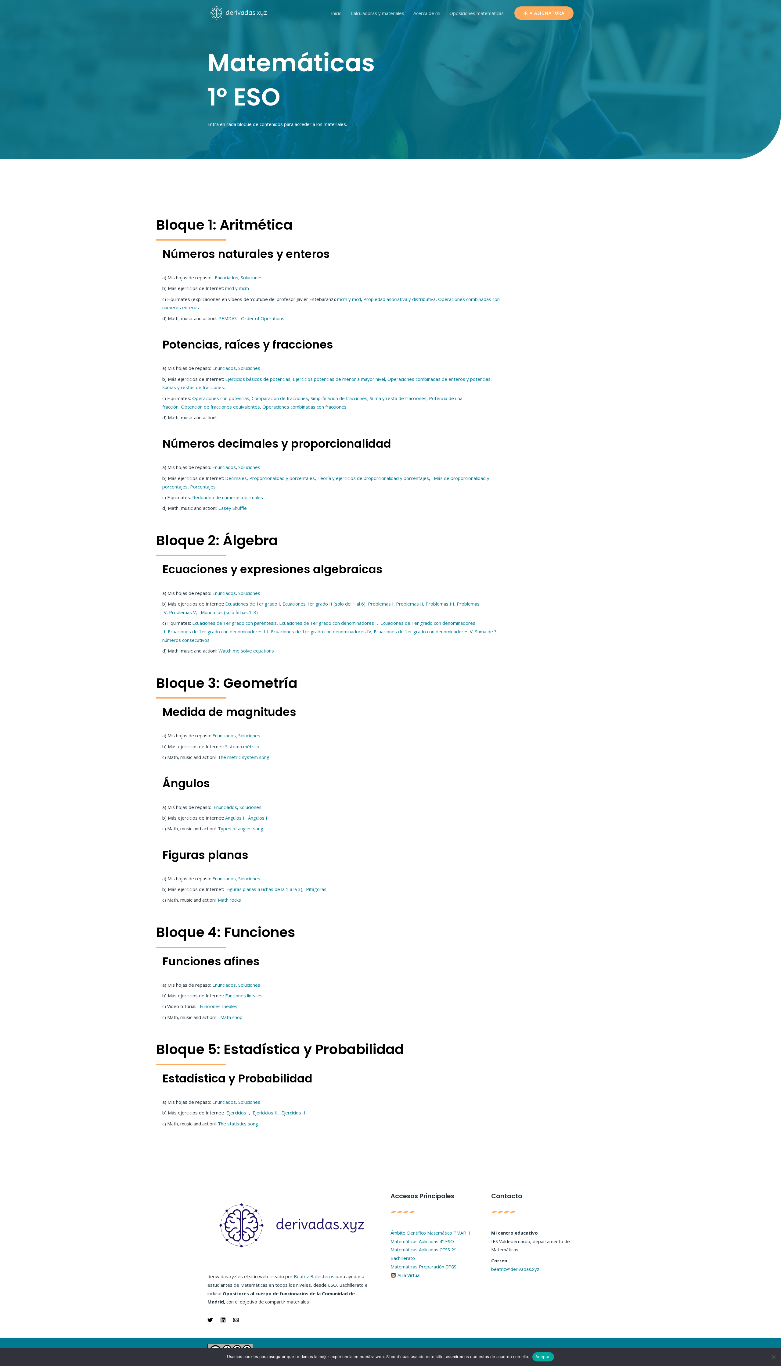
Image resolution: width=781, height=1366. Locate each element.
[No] (773, 1357)
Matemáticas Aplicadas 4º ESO (422, 1241)
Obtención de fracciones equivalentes (220, 407)
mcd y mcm (237, 288)
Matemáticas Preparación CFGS (423, 1267)
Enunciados (226, 277)
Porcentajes (203, 487)
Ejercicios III (293, 1113)
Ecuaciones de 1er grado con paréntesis (234, 623)
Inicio (336, 13)
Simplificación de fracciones (339, 398)
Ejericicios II (264, 1113)
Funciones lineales (244, 995)
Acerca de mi (426, 13)
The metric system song (243, 757)
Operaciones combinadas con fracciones (304, 407)
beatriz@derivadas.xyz (515, 1269)
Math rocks (229, 900)
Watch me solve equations (246, 651)
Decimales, (237, 478)
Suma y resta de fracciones (398, 398)
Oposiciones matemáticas (476, 13)
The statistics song (238, 1124)
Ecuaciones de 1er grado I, (253, 604)
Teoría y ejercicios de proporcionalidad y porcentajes (373, 478)
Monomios (229, 612)
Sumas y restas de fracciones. (193, 387)
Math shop (231, 1017)
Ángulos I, (235, 818)
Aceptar (543, 1356)
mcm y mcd (349, 299)
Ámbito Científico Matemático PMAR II (430, 1233)
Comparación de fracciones (280, 398)
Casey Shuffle (232, 508)
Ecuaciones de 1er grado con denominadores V (423, 631)
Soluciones (252, 277)
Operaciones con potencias (220, 398)
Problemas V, (183, 612)
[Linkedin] (223, 1320)
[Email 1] (236, 1320)
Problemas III (440, 604)
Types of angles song (240, 828)
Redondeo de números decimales (227, 497)
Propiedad (375, 299)
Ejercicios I (237, 1113)
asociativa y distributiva (411, 299)
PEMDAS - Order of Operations (251, 318)
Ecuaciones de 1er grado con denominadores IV (321, 631)
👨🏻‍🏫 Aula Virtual (405, 1275)
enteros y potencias (469, 379)
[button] (544, 13)
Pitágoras (316, 889)
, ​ (492, 379)
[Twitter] (210, 1320)
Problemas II (409, 604)
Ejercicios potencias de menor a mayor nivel (339, 379)
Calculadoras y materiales (377, 13)
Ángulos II (258, 818)
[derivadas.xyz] (238, 12)
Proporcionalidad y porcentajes (282, 478)
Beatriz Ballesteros (314, 1276)
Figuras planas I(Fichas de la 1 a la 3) (264, 889)
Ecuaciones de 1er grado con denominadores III (218, 631)
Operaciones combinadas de (417, 379)
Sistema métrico (242, 746)
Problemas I (381, 604)
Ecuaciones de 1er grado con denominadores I (328, 623)
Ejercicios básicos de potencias (257, 379)
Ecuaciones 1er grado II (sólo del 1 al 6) (324, 604)
